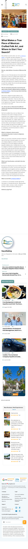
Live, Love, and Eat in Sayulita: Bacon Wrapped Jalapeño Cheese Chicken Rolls (13, 268)
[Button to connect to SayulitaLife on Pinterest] (19, 511)
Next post (4, 271)
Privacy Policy (18, 496)
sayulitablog (5, 34)
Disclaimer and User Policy (20, 498)
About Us (4, 501)
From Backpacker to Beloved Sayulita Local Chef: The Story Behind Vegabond (12, 303)
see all (14, 409)
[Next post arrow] (25, 274)
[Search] (26, 4)
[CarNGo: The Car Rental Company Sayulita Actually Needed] (14, 345)
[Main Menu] (2, 4)
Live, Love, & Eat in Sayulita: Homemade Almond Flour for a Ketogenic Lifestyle (11, 274)
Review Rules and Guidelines (18, 501)
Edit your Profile (22, 254)
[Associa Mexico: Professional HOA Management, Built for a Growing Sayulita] (14, 318)
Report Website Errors (6, 509)
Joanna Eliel (7, 300)
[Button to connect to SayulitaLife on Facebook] (19, 507)
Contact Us (4, 507)
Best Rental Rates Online (7, 499)
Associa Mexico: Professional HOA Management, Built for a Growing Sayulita (12, 329)
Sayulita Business (13, 31)
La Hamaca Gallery (6, 91)
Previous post (5, 265)
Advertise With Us (5, 494)
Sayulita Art (5, 31)
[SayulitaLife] (15, 4)
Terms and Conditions (19, 494)
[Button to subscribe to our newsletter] (24, 522)
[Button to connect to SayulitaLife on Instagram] (16, 507)
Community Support (6, 510)
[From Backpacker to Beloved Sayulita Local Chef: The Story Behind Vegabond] (14, 292)
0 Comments (5, 36)
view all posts (4, 258)
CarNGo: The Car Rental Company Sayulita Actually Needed (11, 356)
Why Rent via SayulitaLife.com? (5, 497)
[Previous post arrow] (25, 267)
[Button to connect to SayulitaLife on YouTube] (16, 511)
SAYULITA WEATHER (5, 400)
